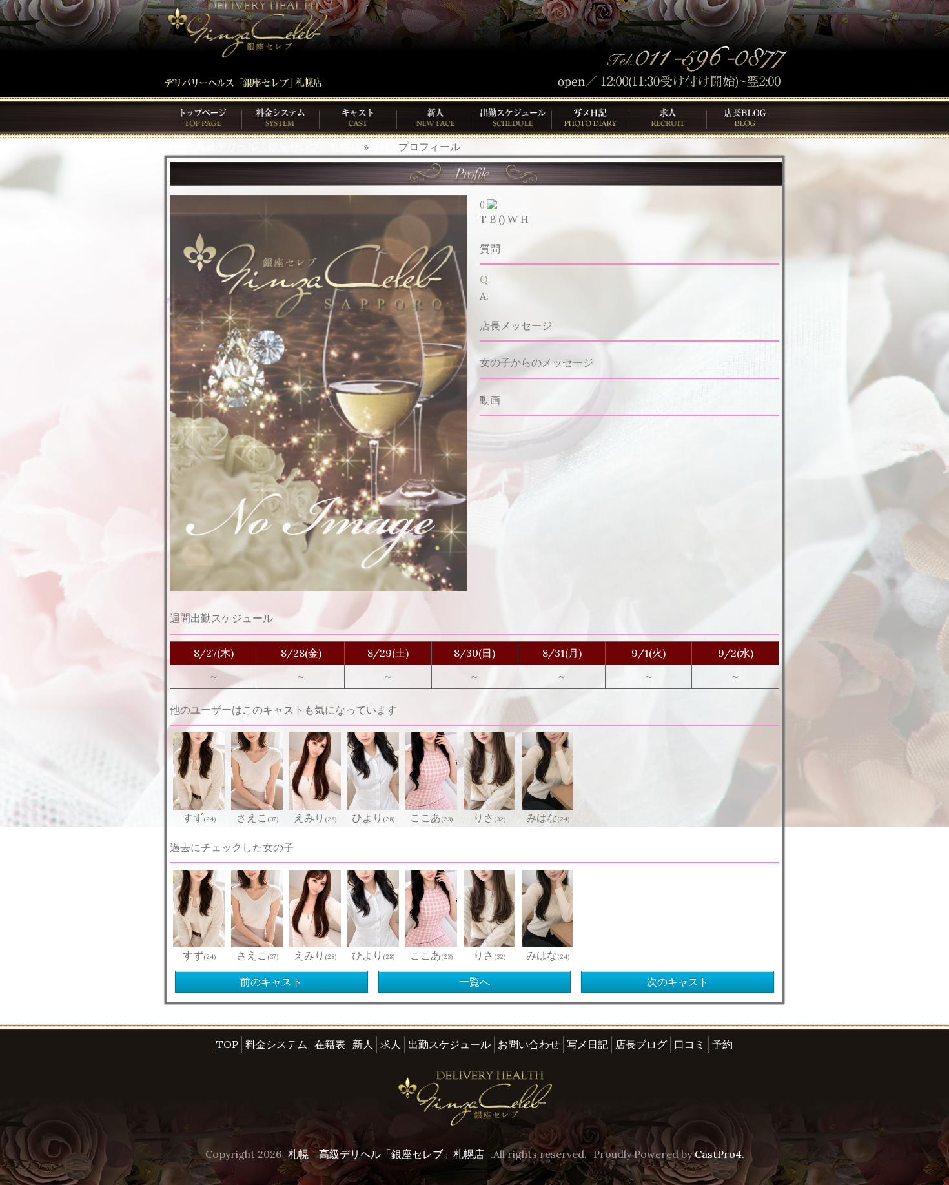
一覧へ (474, 981)
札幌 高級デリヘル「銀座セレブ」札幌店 (386, 1154)
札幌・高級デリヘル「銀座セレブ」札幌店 (263, 146)
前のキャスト (271, 981)
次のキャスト (678, 981)
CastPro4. (719, 1154)
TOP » (383, 146)
